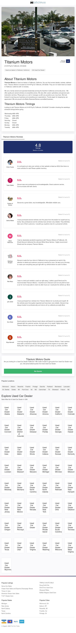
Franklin (28, 386)
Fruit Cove (25, 389)
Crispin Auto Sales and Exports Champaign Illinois (17, 588)
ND (36, 389)
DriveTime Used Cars (46, 587)
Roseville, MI (43, 608)
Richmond (5, 386)
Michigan (4, 603)
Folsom (63, 389)
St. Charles (5, 389)
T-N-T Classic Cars (7, 596)
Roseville (20, 386)
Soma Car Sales (6, 586)
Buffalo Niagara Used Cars (47, 592)
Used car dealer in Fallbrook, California (17, 70)
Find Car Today (15, 626)
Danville (42, 386)
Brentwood (58, 386)
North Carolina (6, 613)
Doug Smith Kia (44, 585)
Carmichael (42, 389)
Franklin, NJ (43, 611)
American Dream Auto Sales (10, 593)
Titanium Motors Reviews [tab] (13, 136)
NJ (31, 389)
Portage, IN (43, 613)
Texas (3, 611)
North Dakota (5, 608)
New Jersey (5, 606)
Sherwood (55, 389)
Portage (35, 386)
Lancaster (67, 386)
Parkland (49, 386)
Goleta (14, 389)
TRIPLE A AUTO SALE (46, 583)
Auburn (13, 386)
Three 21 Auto (5, 591)
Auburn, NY (43, 606)
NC (68, 389)
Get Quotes (38, 371)
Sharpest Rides (44, 590)
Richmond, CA (43, 603)
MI (19, 389)
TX (49, 389)
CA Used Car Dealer (38, 70)
